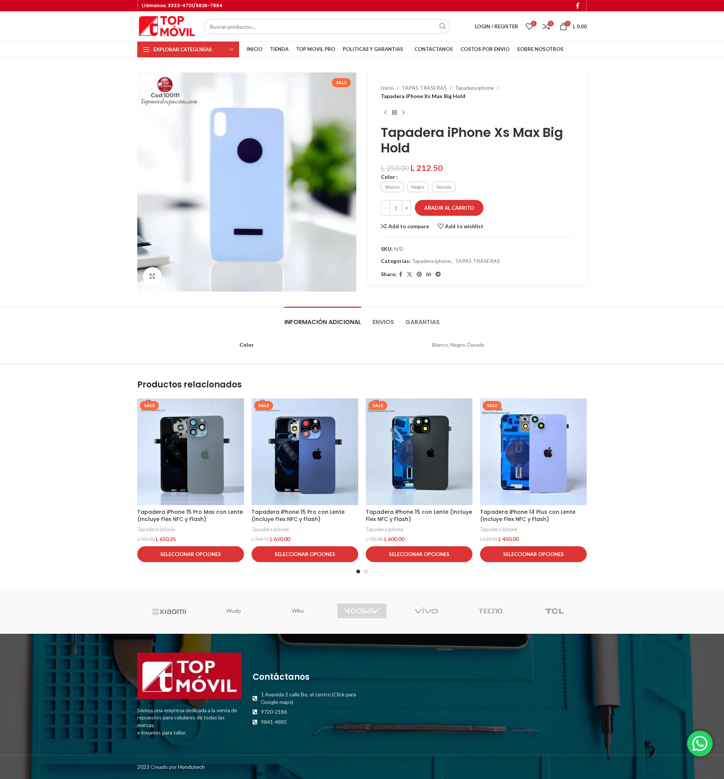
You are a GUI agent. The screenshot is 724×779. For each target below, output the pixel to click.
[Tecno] (490, 611)
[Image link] (189, 675)
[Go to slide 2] (366, 571)
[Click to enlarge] (152, 276)
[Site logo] (166, 26)
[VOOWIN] (362, 611)
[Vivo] (426, 611)
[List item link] (305, 698)
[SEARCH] (442, 26)
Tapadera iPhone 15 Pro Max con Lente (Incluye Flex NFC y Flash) (190, 515)
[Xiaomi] (169, 611)
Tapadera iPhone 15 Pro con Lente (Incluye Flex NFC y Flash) (298, 515)
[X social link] (409, 274)
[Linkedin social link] (428, 274)
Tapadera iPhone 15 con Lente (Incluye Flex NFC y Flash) (419, 515)
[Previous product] (385, 112)
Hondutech (191, 767)
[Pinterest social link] (419, 274)
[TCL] (555, 611)
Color (388, 177)
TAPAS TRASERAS (424, 88)
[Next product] (403, 112)
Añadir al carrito (449, 208)
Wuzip (233, 610)
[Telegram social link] (438, 274)
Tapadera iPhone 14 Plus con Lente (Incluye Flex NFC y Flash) (527, 515)
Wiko (298, 610)
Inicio (387, 88)
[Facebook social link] (578, 5)
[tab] (322, 318)
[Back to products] (394, 112)
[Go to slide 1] (358, 571)
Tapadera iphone (474, 88)
